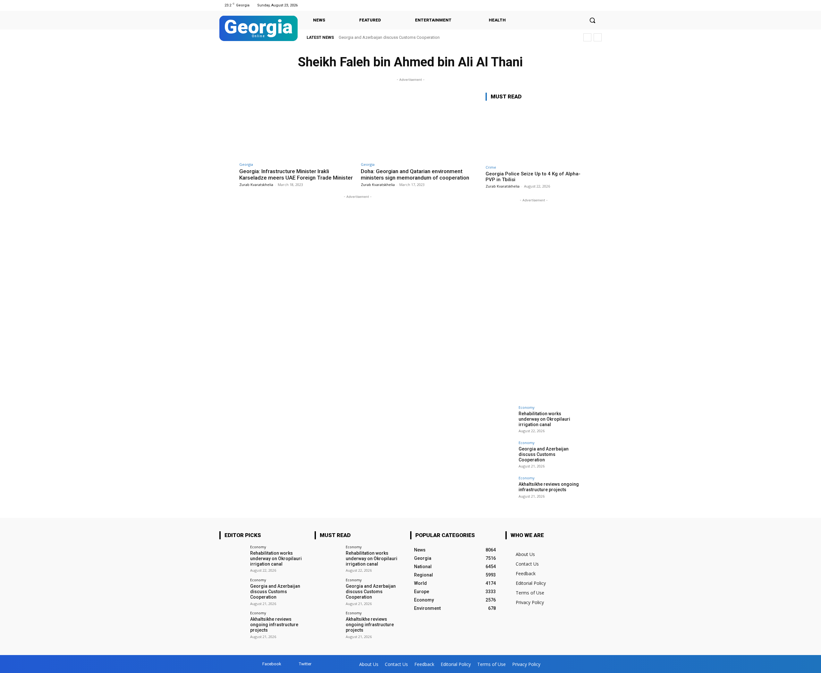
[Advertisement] (534, 300)
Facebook (271, 663)
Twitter (305, 663)
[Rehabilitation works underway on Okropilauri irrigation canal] (500, 420)
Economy (527, 407)
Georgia (246, 164)
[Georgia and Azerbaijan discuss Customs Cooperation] (500, 455)
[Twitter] (598, 5)
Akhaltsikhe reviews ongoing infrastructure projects (549, 487)
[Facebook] (590, 5)
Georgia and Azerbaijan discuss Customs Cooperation (389, 37)
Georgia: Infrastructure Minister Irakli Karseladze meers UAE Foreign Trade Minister (296, 174)
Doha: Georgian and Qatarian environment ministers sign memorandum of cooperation (415, 174)
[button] (592, 20)
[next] (598, 37)
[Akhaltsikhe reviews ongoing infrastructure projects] (500, 490)
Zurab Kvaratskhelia (256, 184)
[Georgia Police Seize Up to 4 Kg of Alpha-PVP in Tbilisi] (534, 133)
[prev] (587, 37)
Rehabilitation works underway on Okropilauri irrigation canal (544, 419)
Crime (491, 167)
